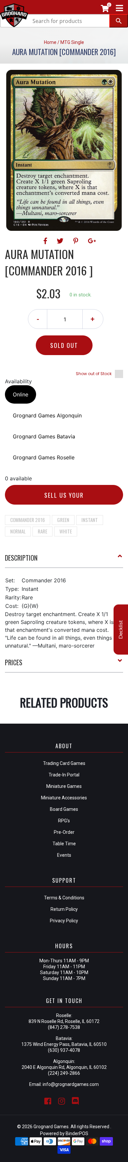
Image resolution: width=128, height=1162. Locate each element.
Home (50, 42)
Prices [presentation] (13, 662)
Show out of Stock (94, 373)
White (65, 531)
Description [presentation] (21, 558)
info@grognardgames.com (71, 1084)
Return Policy (64, 909)
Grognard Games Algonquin (47, 415)
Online (20, 394)
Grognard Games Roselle (44, 457)
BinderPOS (77, 1133)
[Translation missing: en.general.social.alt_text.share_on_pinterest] (76, 241)
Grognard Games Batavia (44, 436)
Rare (42, 531)
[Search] (118, 21)
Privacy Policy (64, 920)
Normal (18, 531)
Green (63, 519)
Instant (89, 519)
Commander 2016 (27, 519)
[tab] (64, 560)
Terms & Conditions (64, 897)
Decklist (120, 629)
